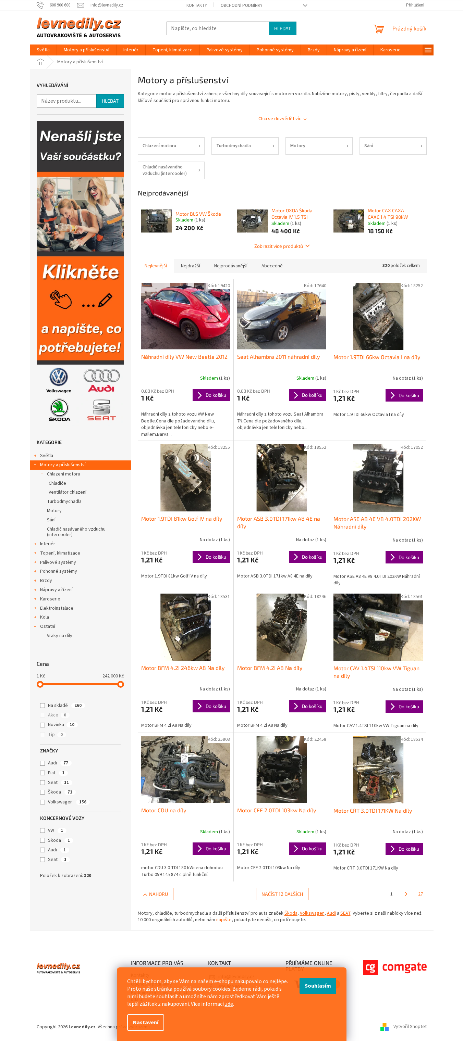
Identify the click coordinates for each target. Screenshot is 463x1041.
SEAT (345, 913)
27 (420, 894)
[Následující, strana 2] (406, 894)
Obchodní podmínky (242, 5)
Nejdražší (190, 266)
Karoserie (50, 599)
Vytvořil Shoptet (410, 1027)
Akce (57, 715)
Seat (58, 782)
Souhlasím (318, 986)
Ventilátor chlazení (67, 492)
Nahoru (158, 894)
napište (224, 919)
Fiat (56, 773)
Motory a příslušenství (63, 464)
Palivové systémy (58, 562)
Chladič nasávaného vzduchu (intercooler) (76, 532)
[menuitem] (43, 50)
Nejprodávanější (230, 266)
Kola (44, 617)
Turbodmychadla (64, 501)
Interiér (47, 544)
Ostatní (47, 626)
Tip (55, 734)
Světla (46, 455)
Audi (58, 763)
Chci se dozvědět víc (279, 118)
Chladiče (57, 483)
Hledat (282, 28)
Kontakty (196, 5)
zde (229, 1004)
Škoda (60, 792)
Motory (54, 510)
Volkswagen (67, 802)
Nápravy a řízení (56, 589)
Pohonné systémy (58, 571)
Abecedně (272, 266)
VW (55, 830)
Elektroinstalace (56, 608)
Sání (51, 520)
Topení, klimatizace (60, 553)
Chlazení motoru (63, 474)
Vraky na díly (59, 635)
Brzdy (46, 580)
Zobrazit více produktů (278, 246)
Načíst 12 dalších (282, 894)
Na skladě (65, 705)
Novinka (61, 724)
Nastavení (145, 1022)
